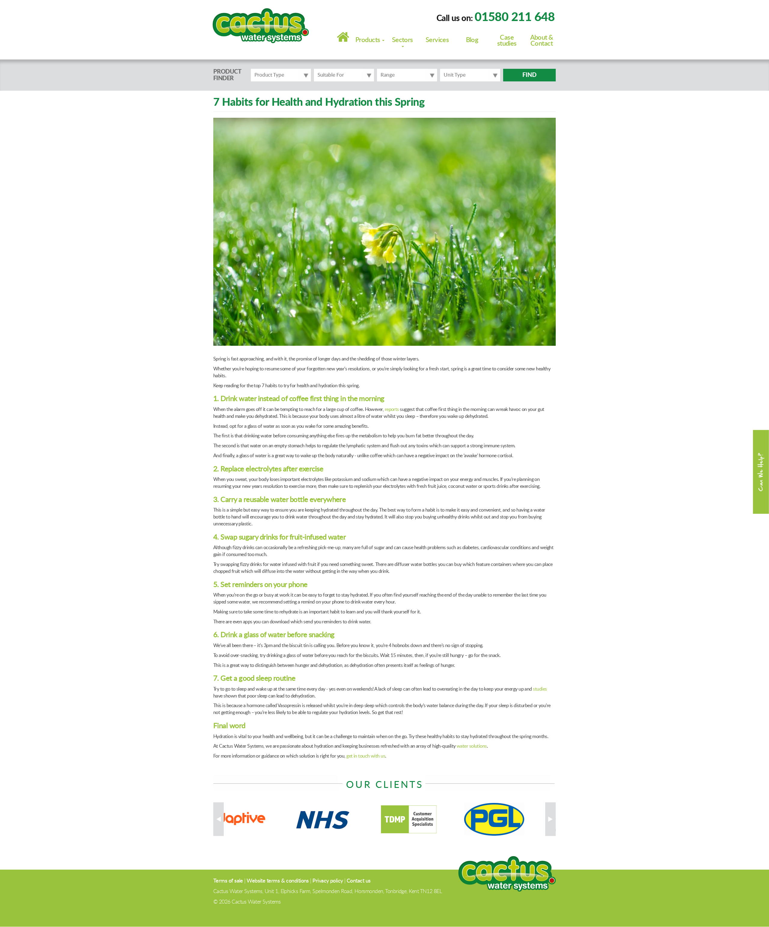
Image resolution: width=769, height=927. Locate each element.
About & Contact (541, 40)
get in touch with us (365, 756)
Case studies (507, 40)
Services (437, 40)
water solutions (472, 746)
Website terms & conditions (278, 880)
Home (343, 37)
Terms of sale (228, 880)
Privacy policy (327, 880)
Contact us (359, 880)
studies (540, 689)
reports (392, 409)
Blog (472, 40)
